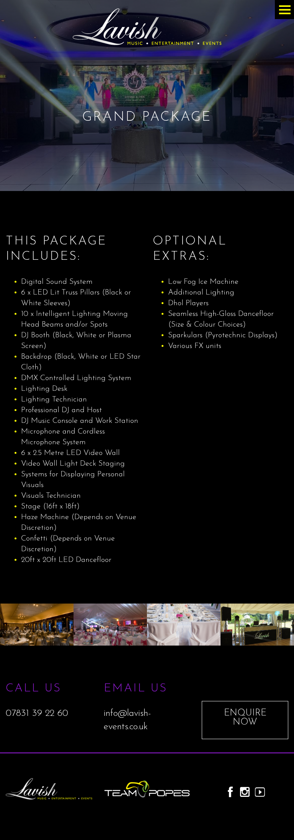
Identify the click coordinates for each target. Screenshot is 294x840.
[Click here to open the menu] (284, 9)
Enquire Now (245, 718)
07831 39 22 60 (37, 713)
